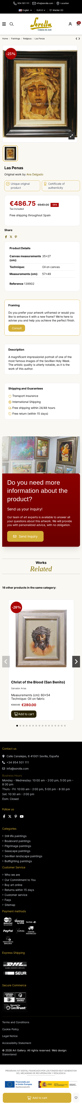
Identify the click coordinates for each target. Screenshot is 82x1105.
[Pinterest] (16, 236)
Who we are (12, 874)
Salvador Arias (18, 688)
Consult (17, 328)
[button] (17, 725)
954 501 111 (23, 3)
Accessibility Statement (16, 1043)
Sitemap (10, 904)
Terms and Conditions (15, 1022)
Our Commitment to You (20, 880)
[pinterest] (16, 816)
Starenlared (9, 1054)
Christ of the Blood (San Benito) (38, 682)
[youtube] (22, 816)
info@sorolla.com (45, 3)
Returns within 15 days (19, 890)
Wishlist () (57, 10)
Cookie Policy (10, 1029)
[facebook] (4, 816)
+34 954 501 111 (18, 762)
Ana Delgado (34, 174)
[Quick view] (70, 613)
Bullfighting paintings (18, 861)
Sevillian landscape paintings (23, 856)
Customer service (16, 894)
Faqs (8, 899)
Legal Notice (10, 1036)
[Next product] (79, 38)
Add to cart (39, 1097)
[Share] (6, 236)
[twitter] (10, 816)
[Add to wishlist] (76, 1098)
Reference (16, 283)
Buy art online (13, 885)
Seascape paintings (17, 851)
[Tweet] (11, 236)
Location (65, 3)
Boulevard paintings (17, 841)
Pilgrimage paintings (18, 846)
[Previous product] (77, 38)
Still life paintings (15, 836)
